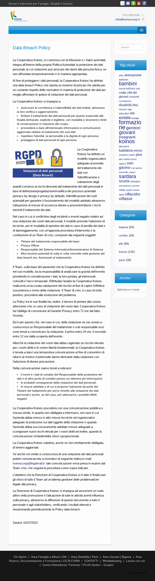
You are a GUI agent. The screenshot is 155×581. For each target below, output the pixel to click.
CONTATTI (91, 560)
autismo (123, 79)
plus (139, 154)
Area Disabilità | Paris (84, 556)
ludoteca (126, 150)
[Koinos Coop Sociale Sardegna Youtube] (139, 3)
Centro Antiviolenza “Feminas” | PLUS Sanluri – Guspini (77, 564)
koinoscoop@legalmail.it (29, 463)
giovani (127, 132)
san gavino (126, 165)
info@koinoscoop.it (127, 19)
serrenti (135, 186)
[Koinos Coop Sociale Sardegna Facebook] (144, 3)
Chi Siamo (20, 556)
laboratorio (124, 146)
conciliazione (125, 101)
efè (121, 243)
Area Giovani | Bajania (117, 556)
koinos (127, 141)
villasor (126, 198)
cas (138, 88)
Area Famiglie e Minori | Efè (49, 556)
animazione (132, 75)
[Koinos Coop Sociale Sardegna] (47, 15)
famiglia (135, 118)
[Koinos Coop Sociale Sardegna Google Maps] (133, 3)
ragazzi (122, 163)
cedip (122, 92)
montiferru (124, 155)
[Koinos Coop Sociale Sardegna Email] (128, 3)
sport (121, 194)
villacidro (132, 194)
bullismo (130, 88)
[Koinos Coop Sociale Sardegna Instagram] (122, 3)
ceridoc (123, 235)
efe (132, 113)
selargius (135, 181)
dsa (135, 105)
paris (132, 154)
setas (122, 189)
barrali (122, 88)
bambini (128, 83)
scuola (124, 181)
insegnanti (127, 137)
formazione (130, 124)
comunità (134, 96)
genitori (133, 127)
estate (125, 117)
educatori (124, 113)
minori (137, 150)
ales (121, 75)
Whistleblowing (112, 560)
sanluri (132, 172)
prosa (133, 159)
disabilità (125, 105)
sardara (127, 176)
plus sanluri (124, 159)
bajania (123, 227)
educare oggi (125, 109)
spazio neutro (132, 190)
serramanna (125, 186)
